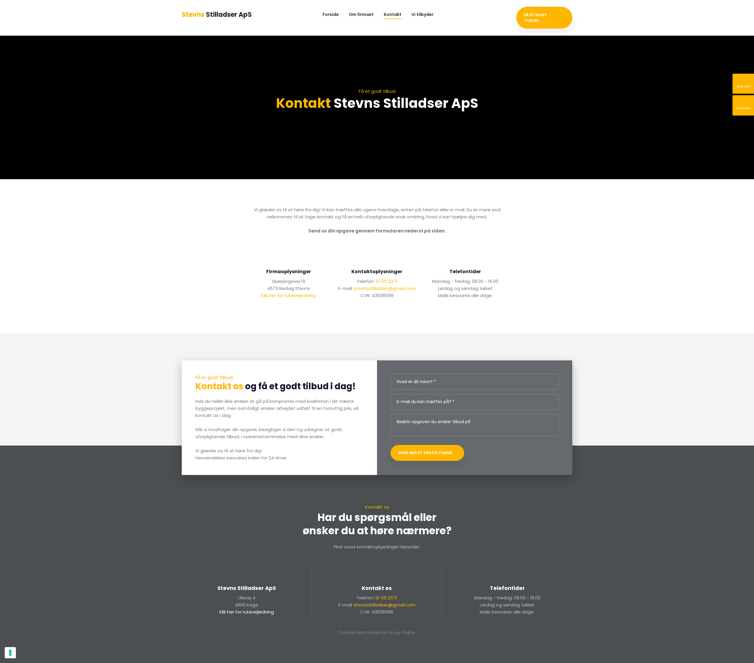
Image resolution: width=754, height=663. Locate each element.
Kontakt (392, 14)
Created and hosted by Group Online (377, 633)
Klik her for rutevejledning (288, 295)
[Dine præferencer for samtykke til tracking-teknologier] (10, 652)
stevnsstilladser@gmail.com (385, 288)
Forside (331, 14)
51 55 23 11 (386, 281)
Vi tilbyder (422, 14)
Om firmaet (361, 14)
